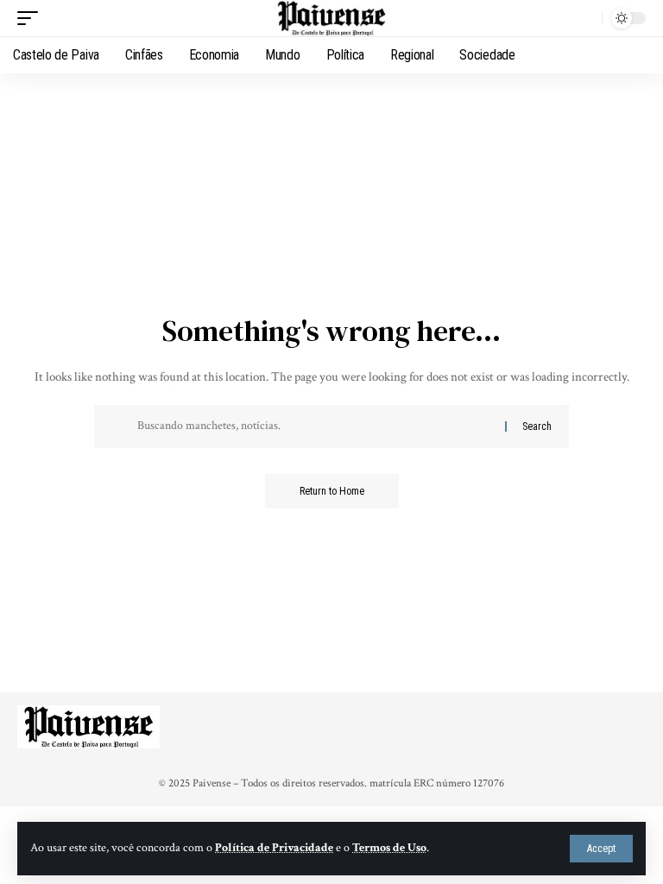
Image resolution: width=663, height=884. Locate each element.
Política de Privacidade (274, 848)
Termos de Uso (389, 848)
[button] (601, 848)
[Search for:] (314, 426)
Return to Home (332, 491)
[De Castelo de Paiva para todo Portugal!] (331, 18)
